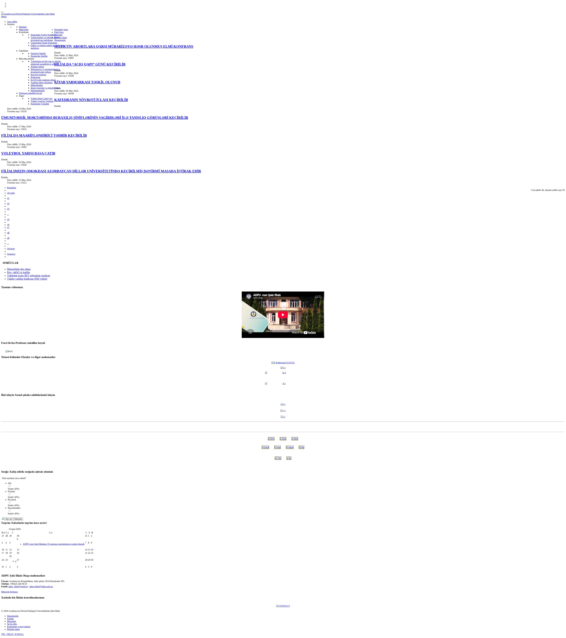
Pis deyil (12, 499)
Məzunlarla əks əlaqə (19, 269)
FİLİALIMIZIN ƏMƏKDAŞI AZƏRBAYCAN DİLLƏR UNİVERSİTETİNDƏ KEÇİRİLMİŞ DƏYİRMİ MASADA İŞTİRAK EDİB (101, 171)
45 (8, 219)
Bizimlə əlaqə (13, 629)
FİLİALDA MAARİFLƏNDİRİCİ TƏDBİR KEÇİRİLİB (44, 135)
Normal (11, 491)
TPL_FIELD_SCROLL (12, 634)
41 (8, 198)
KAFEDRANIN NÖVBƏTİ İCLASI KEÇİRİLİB (91, 100)
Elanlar (10, 618)
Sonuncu (11, 254)
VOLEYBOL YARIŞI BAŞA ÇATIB (28, 153)
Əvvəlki (11, 193)
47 (8, 227)
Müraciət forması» (9, 592)
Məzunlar (11, 621)
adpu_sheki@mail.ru (18, 586)
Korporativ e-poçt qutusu (18, 626)
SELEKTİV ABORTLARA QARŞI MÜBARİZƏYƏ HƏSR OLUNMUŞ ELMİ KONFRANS (123, 46)
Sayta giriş (12, 624)
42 (8, 203)
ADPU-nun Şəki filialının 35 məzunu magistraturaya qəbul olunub (53, 544)
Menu (4, 16)
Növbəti (11, 248)
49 (8, 238)
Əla (9, 483)
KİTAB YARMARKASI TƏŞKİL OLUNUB (87, 82)
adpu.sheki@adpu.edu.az (41, 586)
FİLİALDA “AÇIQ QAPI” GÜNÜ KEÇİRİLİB (89, 64)
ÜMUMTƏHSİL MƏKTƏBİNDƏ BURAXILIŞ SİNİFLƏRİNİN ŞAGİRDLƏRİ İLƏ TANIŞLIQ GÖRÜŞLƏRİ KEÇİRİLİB (94, 118)
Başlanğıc (11, 187)
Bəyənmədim (14, 508)
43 (8, 209)
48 (8, 233)
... (8, 214)
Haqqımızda (12, 616)
